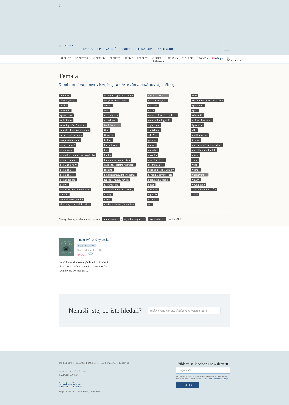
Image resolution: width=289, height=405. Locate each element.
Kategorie (165, 49)
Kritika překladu (158, 59)
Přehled (115, 58)
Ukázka (173, 58)
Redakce (80, 363)
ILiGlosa (202, 58)
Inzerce (111, 363)
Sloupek (187, 58)
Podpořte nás (96, 363)
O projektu (65, 363)
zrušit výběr (175, 219)
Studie (129, 58)
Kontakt (124, 363)
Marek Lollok (83, 250)
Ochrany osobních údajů (218, 379)
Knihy (125, 49)
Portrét (142, 58)
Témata (87, 49)
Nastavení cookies (68, 375)
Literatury (144, 49)
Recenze (66, 58)
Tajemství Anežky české (93, 239)
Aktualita (99, 58)
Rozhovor (81, 58)
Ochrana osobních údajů (72, 372)
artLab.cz (70, 391)
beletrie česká (86, 246)
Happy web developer (92, 391)
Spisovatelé (106, 49)
